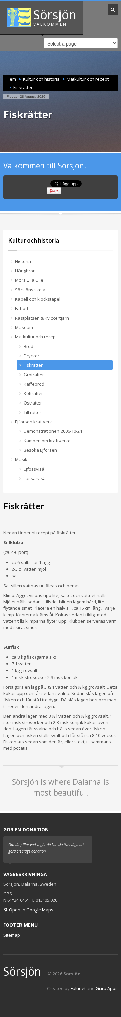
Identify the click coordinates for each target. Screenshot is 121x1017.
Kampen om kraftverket (48, 441)
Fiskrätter (33, 365)
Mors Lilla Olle (29, 280)
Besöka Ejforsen (40, 450)
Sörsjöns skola (30, 290)
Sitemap (11, 935)
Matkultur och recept (88, 79)
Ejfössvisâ (34, 469)
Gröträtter (34, 374)
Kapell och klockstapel (38, 299)
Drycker (31, 356)
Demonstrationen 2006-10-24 (53, 431)
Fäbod (21, 308)
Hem (11, 79)
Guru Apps (107, 988)
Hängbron (25, 271)
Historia (23, 261)
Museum (24, 327)
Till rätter (32, 412)
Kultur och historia (41, 79)
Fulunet (78, 988)
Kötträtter (33, 393)
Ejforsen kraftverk (33, 422)
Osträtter (33, 403)
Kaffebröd (34, 384)
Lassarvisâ (35, 478)
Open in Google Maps (30, 910)
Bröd (28, 346)
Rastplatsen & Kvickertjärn (42, 318)
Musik (21, 459)
